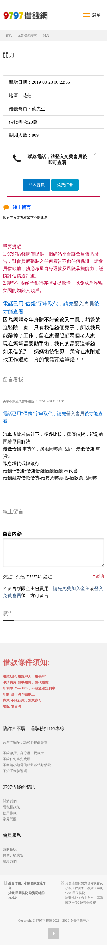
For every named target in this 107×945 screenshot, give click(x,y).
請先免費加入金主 (71, 588)
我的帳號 (10, 849)
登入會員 (37, 185)
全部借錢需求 (27, 35)
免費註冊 (65, 185)
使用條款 (10, 813)
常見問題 (10, 819)
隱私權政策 (11, 807)
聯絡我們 (10, 861)
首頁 (9, 35)
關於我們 (10, 801)
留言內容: (13, 533)
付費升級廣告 (13, 855)
